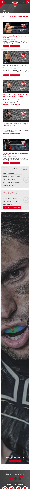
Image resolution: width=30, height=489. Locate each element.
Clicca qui (11, 185)
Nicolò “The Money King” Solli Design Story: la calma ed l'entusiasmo (15, 95)
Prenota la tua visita (14, 461)
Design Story (6, 45)
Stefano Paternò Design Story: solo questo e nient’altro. (14, 66)
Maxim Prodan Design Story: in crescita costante (16, 37)
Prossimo (25, 169)
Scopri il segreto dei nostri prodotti (11, 207)
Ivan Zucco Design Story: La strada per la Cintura (15, 154)
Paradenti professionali (15, 45)
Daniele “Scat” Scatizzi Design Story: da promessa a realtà (16, 124)
